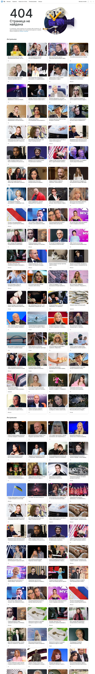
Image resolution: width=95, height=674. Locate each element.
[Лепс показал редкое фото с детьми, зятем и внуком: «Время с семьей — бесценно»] (58, 197)
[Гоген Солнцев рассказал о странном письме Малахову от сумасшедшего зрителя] (16, 555)
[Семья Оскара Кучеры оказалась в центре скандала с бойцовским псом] (16, 513)
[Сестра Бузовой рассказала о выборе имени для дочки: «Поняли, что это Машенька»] (58, 218)
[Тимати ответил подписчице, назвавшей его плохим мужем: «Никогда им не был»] (78, 342)
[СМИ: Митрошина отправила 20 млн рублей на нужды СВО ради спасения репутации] (78, 176)
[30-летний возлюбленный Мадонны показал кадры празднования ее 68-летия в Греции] (37, 637)
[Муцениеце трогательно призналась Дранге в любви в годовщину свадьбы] (37, 658)
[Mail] (2, 1)
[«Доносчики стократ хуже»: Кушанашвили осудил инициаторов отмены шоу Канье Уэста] (58, 73)
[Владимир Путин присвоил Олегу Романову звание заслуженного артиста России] (78, 135)
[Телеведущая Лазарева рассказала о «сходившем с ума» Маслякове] (16, 197)
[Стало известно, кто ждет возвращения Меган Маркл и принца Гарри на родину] (37, 486)
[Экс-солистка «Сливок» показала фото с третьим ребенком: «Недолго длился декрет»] (78, 321)
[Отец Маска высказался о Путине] (78, 52)
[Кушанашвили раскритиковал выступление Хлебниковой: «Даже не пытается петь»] (16, 534)
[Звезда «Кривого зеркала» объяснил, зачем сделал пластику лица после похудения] (58, 176)
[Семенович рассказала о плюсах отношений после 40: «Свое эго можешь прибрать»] (16, 135)
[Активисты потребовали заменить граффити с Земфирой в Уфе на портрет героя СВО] (58, 383)
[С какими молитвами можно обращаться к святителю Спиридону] (78, 73)
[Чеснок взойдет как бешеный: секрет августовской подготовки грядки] (16, 300)
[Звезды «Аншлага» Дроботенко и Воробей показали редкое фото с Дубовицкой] (37, 94)
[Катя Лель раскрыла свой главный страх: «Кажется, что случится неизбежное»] (78, 424)
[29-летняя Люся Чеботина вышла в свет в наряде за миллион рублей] (78, 218)
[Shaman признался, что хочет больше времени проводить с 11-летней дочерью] (58, 94)
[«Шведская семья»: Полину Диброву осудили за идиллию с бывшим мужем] (78, 466)
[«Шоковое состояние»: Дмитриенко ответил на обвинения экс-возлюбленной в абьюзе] (58, 555)
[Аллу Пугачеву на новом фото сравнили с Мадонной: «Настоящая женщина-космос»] (58, 342)
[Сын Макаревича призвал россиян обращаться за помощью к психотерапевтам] (37, 52)
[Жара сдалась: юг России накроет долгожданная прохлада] (37, 342)
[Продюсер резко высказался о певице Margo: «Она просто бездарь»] (16, 658)
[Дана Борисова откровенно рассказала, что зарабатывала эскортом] (37, 73)
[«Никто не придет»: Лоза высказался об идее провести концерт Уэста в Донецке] (58, 280)
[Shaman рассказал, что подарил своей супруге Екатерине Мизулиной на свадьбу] (78, 156)
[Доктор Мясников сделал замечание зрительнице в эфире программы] (58, 52)
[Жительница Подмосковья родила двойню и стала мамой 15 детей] (58, 445)
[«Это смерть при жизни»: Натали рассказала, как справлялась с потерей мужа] (58, 513)
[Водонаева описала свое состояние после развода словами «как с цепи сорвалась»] (78, 383)
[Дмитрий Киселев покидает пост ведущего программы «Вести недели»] (37, 513)
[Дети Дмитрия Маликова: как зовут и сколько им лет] (37, 135)
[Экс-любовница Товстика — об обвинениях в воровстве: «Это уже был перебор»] (37, 300)
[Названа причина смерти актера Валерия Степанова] (58, 114)
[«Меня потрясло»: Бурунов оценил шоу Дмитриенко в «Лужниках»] (37, 404)
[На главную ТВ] (4, 1)
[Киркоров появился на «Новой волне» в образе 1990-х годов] (16, 466)
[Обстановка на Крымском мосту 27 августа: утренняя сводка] (16, 342)
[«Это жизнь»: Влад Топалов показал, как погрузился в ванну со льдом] (37, 218)
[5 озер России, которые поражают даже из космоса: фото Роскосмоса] (37, 362)
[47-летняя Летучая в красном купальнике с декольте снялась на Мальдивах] (37, 383)
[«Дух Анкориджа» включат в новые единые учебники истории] (16, 362)
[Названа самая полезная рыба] (78, 300)
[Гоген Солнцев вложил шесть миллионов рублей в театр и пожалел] (58, 637)
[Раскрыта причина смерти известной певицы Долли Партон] (58, 658)
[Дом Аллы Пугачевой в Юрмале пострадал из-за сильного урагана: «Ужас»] (78, 197)
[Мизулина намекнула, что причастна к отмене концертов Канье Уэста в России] (78, 513)
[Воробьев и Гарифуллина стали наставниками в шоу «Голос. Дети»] (58, 466)
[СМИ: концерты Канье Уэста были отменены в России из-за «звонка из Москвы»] (16, 156)
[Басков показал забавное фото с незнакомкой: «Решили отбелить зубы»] (78, 445)
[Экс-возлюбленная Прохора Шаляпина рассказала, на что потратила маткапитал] (16, 52)
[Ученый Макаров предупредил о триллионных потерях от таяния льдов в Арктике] (37, 321)
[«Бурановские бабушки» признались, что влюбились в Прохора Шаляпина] (78, 575)
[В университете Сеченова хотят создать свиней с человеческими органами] (78, 596)
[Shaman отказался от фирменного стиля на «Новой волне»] (16, 94)
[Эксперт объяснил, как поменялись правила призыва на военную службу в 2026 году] (16, 259)
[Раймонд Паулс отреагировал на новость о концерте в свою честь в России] (58, 424)
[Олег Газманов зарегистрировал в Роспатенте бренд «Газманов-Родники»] (16, 321)
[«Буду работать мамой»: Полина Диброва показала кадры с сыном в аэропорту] (37, 555)
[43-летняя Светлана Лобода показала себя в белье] (37, 280)
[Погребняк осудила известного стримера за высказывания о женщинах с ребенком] (16, 486)
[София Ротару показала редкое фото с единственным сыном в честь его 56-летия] (58, 156)
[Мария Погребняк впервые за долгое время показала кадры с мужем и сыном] (78, 94)
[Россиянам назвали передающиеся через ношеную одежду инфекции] (16, 383)
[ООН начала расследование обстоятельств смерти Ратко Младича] (16, 404)
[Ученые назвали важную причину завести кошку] (58, 259)
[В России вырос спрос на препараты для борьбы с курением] (16, 280)
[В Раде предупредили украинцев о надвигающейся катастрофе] (16, 575)
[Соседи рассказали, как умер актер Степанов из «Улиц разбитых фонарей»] (78, 362)
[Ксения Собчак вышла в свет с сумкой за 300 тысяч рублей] (78, 486)
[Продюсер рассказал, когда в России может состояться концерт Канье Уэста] (37, 466)
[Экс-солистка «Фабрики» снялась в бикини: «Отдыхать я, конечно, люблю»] (78, 280)
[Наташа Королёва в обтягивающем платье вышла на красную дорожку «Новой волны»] (37, 114)
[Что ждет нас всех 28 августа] (37, 575)
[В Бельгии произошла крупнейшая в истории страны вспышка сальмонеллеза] (58, 362)
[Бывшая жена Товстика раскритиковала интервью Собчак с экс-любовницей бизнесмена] (37, 176)
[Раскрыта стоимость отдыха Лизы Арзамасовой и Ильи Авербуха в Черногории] (78, 658)
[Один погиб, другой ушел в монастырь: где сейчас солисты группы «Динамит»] (16, 176)
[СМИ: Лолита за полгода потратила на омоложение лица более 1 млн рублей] (78, 238)
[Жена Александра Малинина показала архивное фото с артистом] (16, 73)
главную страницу (23, 31)
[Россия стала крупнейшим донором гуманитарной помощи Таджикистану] (16, 218)
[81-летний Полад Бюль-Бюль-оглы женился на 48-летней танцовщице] (58, 238)
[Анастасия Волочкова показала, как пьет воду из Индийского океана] (78, 114)
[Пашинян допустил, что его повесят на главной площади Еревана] (37, 259)
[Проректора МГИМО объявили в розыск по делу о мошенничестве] (78, 259)
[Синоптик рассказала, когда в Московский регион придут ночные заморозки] (78, 404)
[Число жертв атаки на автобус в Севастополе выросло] (58, 135)
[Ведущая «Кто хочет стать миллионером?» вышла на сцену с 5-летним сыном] (16, 637)
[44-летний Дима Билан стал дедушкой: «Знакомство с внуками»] (37, 445)
